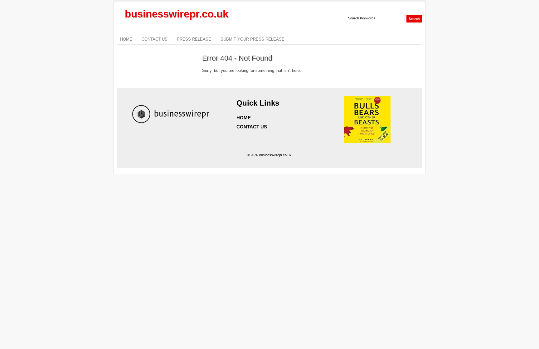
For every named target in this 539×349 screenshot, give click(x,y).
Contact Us (155, 39)
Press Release (194, 39)
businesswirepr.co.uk (176, 14)
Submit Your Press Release (252, 39)
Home (126, 39)
